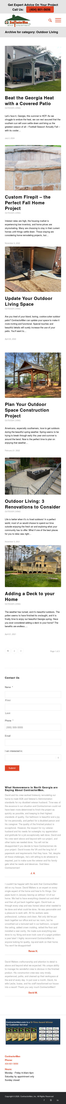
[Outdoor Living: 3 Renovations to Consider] (33, 476)
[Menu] (56, 20)
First (8, 700)
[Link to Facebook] (44, 1099)
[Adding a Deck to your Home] (33, 566)
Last (7, 713)
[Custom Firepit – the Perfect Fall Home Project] (33, 167)
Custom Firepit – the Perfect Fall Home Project (28, 202)
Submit (12, 768)
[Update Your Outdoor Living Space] (33, 269)
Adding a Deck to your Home (30, 596)
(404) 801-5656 (40, 9)
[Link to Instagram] (50, 1099)
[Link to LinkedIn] (57, 1099)
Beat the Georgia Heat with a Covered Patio (29, 100)
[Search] (48, 20)
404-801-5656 (11, 1063)
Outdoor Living (12, 108)
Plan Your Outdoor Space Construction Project (27, 410)
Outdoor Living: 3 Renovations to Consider (32, 504)
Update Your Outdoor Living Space (28, 301)
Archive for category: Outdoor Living (31, 32)
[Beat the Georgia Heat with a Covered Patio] (33, 68)
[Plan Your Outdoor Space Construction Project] (33, 375)
